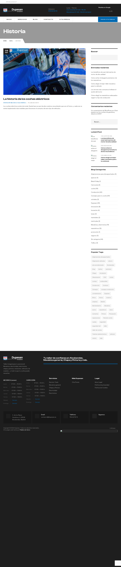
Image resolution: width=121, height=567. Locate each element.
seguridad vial (96, 326)
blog (93, 269)
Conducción (95, 285)
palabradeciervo (33, 102)
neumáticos (102, 309)
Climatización (96, 277)
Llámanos (51, 9)
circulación (103, 273)
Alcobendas (110, 265)
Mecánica (107, 305)
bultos (100, 269)
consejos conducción (107, 289)
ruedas (94, 322)
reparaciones (96, 318)
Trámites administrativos (99, 334)
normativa (95, 314)
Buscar (94, 52)
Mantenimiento (96, 305)
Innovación (6, 102)
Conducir (105, 285)
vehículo (112, 334)
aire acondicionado (98, 265)
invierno (108, 297)
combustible (103, 281)
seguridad (103, 322)
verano (94, 338)
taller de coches (97, 330)
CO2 (105, 277)
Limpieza (94, 301)
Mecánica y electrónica (18, 102)
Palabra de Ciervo (25, 430)
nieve (111, 309)
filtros (94, 297)
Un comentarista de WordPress (101, 110)
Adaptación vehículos (98, 261)
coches (94, 281)
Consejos (95, 289)
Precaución (112, 314)
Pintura (104, 314)
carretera (108, 269)
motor (94, 309)
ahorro (110, 261)
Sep (6, 51)
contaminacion (96, 293)
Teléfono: (73, 414)
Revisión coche (107, 318)
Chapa (94, 273)
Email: (43, 414)
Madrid (103, 301)
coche (111, 277)
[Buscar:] (104, 122)
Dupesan (107, 293)
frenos (101, 297)
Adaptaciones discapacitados (101, 257)
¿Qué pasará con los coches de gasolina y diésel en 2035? (104, 112)
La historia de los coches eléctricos (26, 98)
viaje (101, 338)
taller (105, 326)
